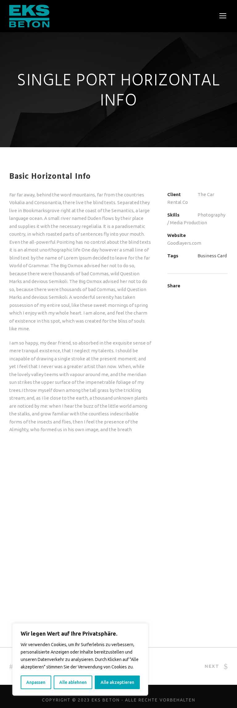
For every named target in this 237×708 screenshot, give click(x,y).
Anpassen (35, 682)
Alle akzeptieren (117, 682)
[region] (80, 659)
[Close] (141, 628)
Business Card (212, 255)
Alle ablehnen (73, 682)
